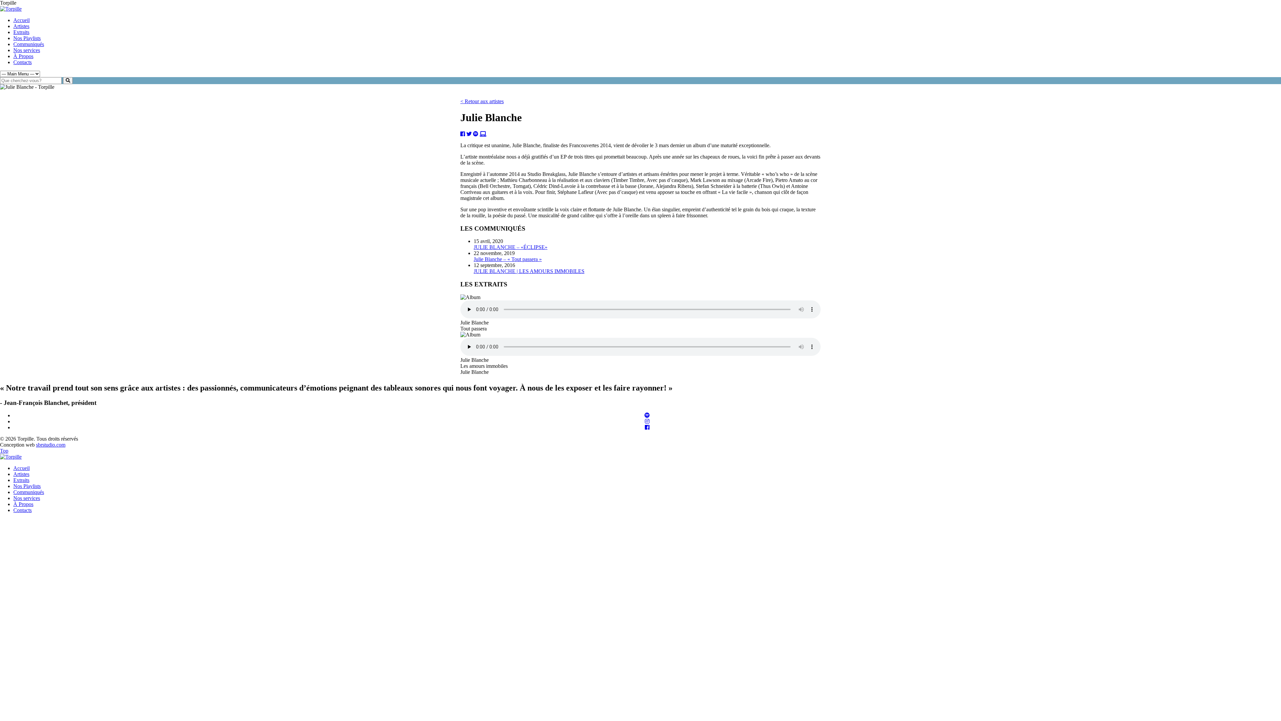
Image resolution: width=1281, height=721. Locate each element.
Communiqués (28, 44)
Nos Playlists (27, 38)
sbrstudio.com (50, 445)
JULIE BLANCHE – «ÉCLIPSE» (510, 247)
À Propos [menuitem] (23, 504)
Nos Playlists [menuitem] (27, 486)
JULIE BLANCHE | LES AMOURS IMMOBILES (529, 271)
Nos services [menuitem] (26, 498)
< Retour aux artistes (482, 101)
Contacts (22, 62)
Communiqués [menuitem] (28, 492)
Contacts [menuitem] (22, 510)
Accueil (21, 20)
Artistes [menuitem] (21, 474)
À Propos (23, 56)
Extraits (21, 32)
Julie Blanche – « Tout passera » (508, 259)
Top (4, 451)
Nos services (26, 50)
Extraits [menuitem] (21, 480)
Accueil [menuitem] (21, 468)
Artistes (21, 26)
